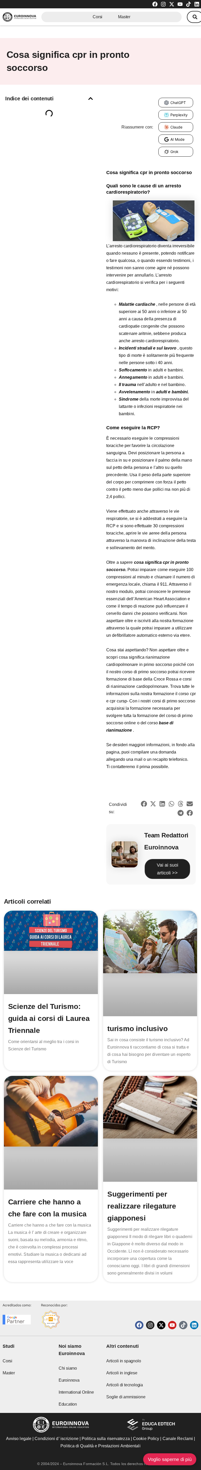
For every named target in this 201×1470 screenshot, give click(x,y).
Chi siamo (68, 1368)
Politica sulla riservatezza (106, 1438)
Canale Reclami (178, 1438)
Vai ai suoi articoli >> (167, 868)
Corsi (97, 17)
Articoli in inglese (121, 1373)
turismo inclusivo (137, 1029)
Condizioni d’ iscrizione (56, 1438)
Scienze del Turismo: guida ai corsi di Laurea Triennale (49, 1018)
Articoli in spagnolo (123, 1361)
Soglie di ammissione (125, 1397)
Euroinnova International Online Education (76, 1392)
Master (124, 17)
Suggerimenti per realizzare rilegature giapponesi (141, 1206)
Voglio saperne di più (170, 1459)
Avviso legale (18, 1438)
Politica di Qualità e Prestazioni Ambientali (100, 1446)
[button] (90, 98)
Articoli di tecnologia (124, 1385)
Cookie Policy (146, 1438)
